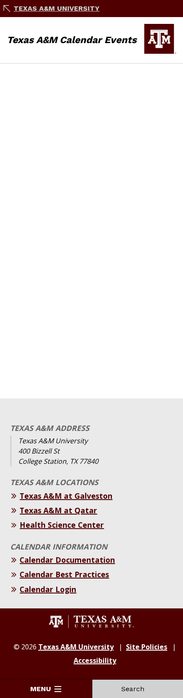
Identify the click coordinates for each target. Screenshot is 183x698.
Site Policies (146, 646)
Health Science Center (62, 525)
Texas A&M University (57, 8)
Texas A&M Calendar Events (72, 39)
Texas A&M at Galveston (66, 496)
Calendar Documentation (67, 560)
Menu (40, 689)
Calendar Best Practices (64, 574)
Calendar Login (48, 589)
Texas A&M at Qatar (58, 510)
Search (132, 689)
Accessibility (95, 660)
